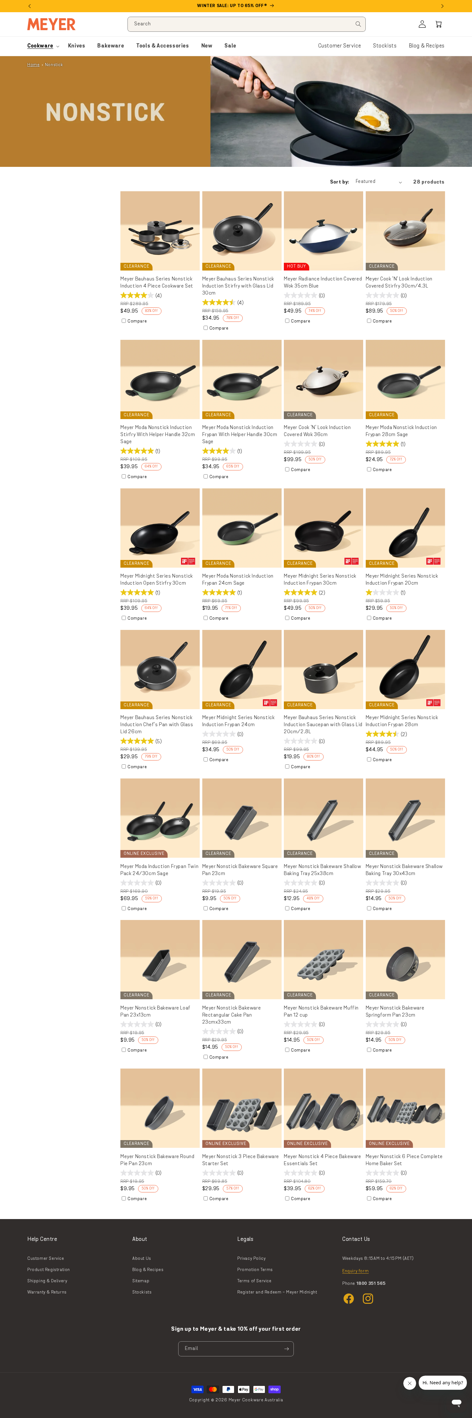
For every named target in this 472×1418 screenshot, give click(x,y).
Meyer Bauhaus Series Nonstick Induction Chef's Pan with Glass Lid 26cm (156, 725)
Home (33, 65)
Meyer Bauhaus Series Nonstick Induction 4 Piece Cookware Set (156, 283)
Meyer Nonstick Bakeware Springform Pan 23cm (395, 1012)
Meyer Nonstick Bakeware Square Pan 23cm (240, 870)
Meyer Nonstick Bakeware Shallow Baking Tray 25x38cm (322, 870)
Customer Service (339, 46)
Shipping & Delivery (47, 1281)
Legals (245, 1239)
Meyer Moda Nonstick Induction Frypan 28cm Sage (401, 431)
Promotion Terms (255, 1270)
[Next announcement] (442, 6)
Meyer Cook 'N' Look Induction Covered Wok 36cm (317, 431)
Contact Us (356, 1239)
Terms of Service (254, 1281)
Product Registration (48, 1270)
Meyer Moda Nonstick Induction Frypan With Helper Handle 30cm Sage (239, 434)
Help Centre (42, 1239)
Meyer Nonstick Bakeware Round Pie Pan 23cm (157, 1160)
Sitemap (140, 1281)
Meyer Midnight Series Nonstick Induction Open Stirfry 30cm (156, 580)
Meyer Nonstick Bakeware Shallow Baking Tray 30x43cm (404, 870)
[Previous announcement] (29, 6)
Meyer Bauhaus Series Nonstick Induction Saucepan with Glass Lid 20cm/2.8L (323, 725)
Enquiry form (355, 1271)
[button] (439, 24)
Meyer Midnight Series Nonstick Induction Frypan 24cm (238, 721)
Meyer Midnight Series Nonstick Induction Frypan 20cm (402, 580)
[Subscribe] (286, 1348)
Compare (137, 321)
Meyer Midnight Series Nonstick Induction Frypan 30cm (320, 580)
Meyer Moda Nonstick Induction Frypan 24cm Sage (238, 580)
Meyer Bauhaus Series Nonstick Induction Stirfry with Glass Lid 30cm (238, 286)
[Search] (358, 24)
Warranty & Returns (47, 1292)
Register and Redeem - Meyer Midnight (277, 1292)
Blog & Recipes (427, 46)
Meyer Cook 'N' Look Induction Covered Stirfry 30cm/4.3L (399, 283)
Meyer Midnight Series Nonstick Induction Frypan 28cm (402, 721)
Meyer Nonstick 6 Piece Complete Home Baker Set (404, 1160)
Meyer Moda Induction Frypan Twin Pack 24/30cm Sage (159, 870)
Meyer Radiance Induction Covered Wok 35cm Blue (323, 283)
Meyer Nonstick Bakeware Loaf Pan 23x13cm (155, 1012)
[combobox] (246, 24)
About (139, 1239)
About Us (141, 1258)
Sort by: (339, 182)
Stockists (385, 46)
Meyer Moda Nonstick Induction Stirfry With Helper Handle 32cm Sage (157, 434)
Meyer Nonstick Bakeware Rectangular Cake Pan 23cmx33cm (231, 1015)
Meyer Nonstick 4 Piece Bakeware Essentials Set (322, 1160)
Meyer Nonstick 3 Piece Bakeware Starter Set (240, 1160)
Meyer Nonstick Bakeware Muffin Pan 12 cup (321, 1012)
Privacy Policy (251, 1258)
